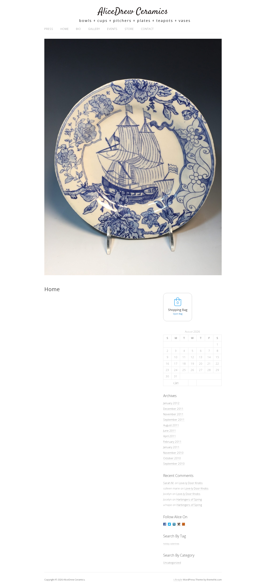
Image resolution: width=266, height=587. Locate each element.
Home (64, 29)
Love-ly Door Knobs (191, 483)
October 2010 (172, 458)
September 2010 (174, 463)
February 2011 (172, 441)
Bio (78, 29)
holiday (166, 543)
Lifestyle (178, 579)
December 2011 (173, 408)
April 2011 (169, 436)
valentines (174, 543)
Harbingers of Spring (189, 499)
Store (129, 29)
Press (48, 29)
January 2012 (171, 403)
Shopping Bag (177, 310)
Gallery (94, 29)
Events (112, 29)
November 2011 (173, 414)
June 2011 (169, 430)
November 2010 (173, 452)
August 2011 (171, 425)
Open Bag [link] (177, 313)
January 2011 (171, 447)
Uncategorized (172, 562)
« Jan (176, 383)
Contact (147, 29)
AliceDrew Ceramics (133, 11)
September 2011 (174, 419)
